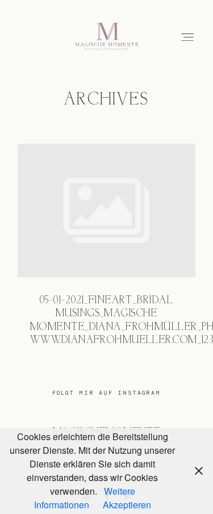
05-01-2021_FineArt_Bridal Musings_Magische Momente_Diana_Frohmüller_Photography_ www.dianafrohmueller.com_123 (106, 252)
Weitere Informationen (84, 497)
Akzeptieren (127, 504)
